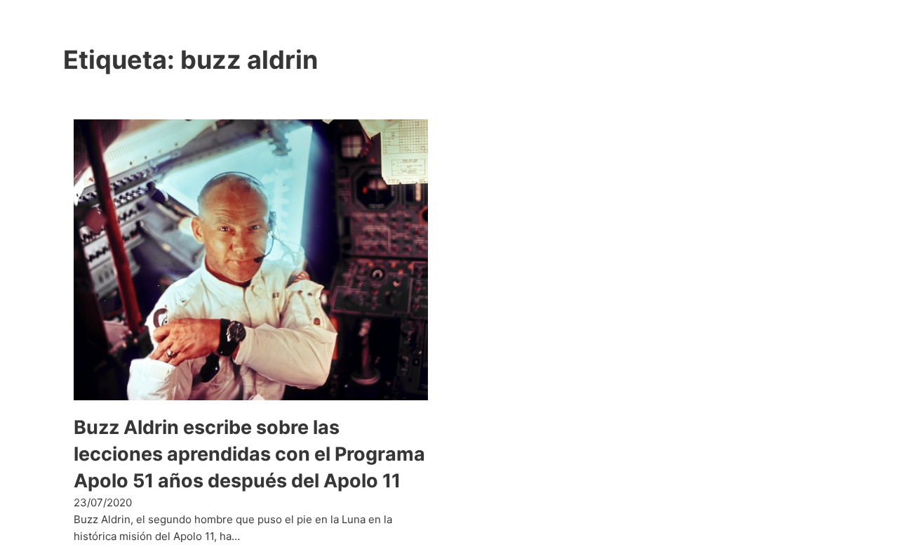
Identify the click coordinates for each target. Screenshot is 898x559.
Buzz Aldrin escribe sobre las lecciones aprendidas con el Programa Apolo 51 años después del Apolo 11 (249, 454)
